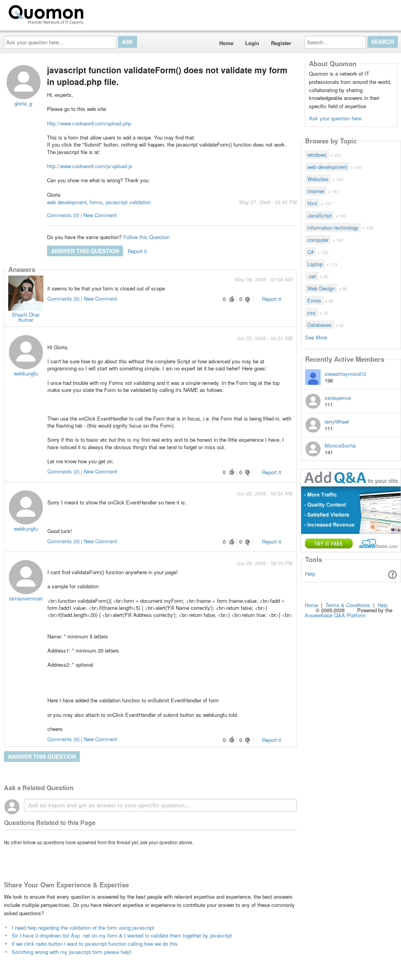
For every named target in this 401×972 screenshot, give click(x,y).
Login (252, 43)
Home (226, 43)
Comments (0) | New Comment (82, 215)
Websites (318, 179)
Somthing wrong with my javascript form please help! (72, 952)
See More (316, 337)
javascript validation (128, 202)
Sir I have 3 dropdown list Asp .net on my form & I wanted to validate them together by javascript (122, 935)
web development (67, 202)
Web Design (321, 288)
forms (96, 202)
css (311, 312)
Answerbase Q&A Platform (335, 615)
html (312, 203)
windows (317, 154)
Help (310, 573)
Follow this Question (146, 237)
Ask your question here (335, 118)
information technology (333, 227)
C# (310, 252)
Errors (314, 300)
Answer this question (85, 251)
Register (281, 43)
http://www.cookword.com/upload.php (89, 123)
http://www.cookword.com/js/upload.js (89, 166)
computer (318, 239)
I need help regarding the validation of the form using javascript (83, 927)
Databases (319, 324)
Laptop (315, 264)
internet (315, 191)
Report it (137, 251)
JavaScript (319, 215)
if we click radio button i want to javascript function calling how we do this (95, 943)
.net (311, 276)
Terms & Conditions (347, 605)
